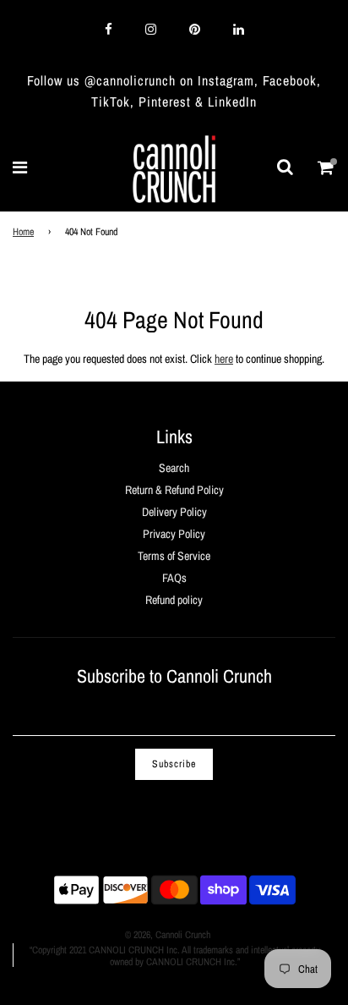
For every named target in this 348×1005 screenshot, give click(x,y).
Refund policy (174, 599)
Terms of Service (174, 555)
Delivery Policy (174, 511)
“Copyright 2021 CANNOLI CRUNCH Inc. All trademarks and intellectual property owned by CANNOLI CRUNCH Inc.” (175, 956)
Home (23, 232)
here (224, 358)
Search (174, 467)
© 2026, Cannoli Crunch (167, 935)
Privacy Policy (174, 533)
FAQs (174, 577)
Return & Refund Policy (174, 489)
